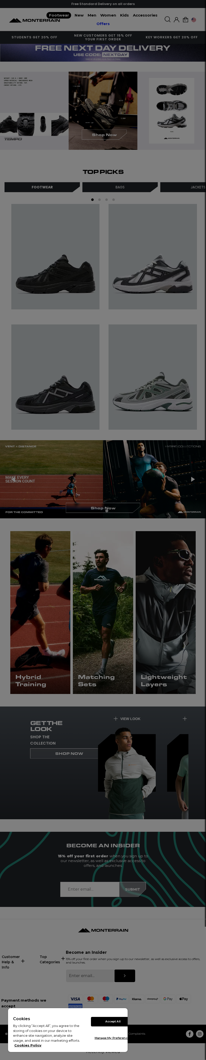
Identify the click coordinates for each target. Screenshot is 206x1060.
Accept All (113, 1021)
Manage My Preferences (113, 1038)
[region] (68, 1030)
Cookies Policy (27, 1045)
